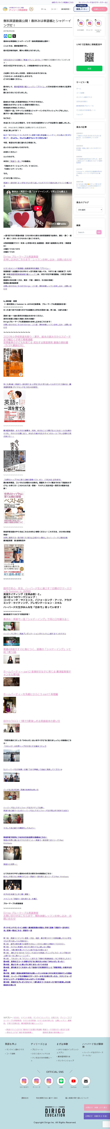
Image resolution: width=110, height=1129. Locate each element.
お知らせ (54, 1017)
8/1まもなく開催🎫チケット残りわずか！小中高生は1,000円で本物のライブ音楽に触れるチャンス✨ (88, 186)
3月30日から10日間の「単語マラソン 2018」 (22, 59)
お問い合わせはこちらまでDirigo (17, 286)
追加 (89, 68)
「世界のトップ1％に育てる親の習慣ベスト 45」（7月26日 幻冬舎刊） (32, 479)
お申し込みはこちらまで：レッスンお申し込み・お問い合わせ (37, 259)
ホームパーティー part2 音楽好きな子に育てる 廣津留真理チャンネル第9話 (37, 673)
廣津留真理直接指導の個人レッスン (23, 274)
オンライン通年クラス (84, 97)
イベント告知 (26, 1017)
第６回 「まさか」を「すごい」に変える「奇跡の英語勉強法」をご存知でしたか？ (37, 958)
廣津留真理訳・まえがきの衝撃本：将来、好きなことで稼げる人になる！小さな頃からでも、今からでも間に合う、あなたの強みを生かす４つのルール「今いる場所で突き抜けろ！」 (37, 433)
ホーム (43, 9)
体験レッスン (99, 9)
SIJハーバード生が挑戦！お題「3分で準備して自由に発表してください (32, 769)
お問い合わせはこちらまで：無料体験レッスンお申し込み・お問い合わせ (37, 917)
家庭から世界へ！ (10, 864)
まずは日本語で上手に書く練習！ (16, 894)
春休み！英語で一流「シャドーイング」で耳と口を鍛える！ (36, 619)
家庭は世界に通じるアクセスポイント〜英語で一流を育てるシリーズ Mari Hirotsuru (33, 840)
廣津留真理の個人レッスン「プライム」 (30, 86)
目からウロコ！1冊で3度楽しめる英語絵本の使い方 (31, 720)
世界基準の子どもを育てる (18, 342)
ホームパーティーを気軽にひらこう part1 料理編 (30, 694)
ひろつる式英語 (29, 1020)
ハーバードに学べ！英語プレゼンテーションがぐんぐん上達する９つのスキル (34, 633)
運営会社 (25, 1098)
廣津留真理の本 (64, 1056)
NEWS (16, 1017)
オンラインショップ (66, 1060)
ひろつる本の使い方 (45, 1020)
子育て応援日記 (13, 1023)
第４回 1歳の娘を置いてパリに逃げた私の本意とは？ (25, 949)
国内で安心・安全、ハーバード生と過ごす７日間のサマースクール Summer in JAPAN (37, 589)
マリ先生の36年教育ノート (86, 110)
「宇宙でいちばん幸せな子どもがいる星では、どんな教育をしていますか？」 (88, 137)
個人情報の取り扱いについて (77, 1098)
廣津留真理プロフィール (85, 106)
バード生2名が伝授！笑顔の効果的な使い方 (21, 789)
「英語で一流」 (15, 161)
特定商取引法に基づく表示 (47, 1098)
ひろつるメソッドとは (41, 1053)
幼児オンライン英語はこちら (63, 2)
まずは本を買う (81, 101)
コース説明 (80, 93)
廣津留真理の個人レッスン (32, 1023)
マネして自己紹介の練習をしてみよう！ (19, 828)
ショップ (79, 114)
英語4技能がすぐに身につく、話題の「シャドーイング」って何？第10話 (37, 650)
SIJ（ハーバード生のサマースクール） (93, 2)
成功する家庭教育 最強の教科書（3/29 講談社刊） (35, 344)
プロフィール (37, 1049)
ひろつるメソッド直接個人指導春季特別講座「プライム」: (26, 268)
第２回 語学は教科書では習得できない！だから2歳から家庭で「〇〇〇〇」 (34, 944)
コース (53, 9)
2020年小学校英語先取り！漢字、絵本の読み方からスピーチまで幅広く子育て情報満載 (37, 338)
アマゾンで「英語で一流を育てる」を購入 (20, 898)
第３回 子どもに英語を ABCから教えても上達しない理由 (27, 946)
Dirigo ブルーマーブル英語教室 (20, 256)
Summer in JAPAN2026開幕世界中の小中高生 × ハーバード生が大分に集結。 (89, 173)
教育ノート (81, 8)
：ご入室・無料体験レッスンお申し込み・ (47, 286)
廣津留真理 (65, 9)
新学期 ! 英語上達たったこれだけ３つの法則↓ (88, 149)
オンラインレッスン (41, 1017)
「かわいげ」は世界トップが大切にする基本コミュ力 (24, 746)
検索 (78, 225)
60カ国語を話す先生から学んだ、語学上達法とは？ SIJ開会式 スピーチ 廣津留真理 (89, 161)
